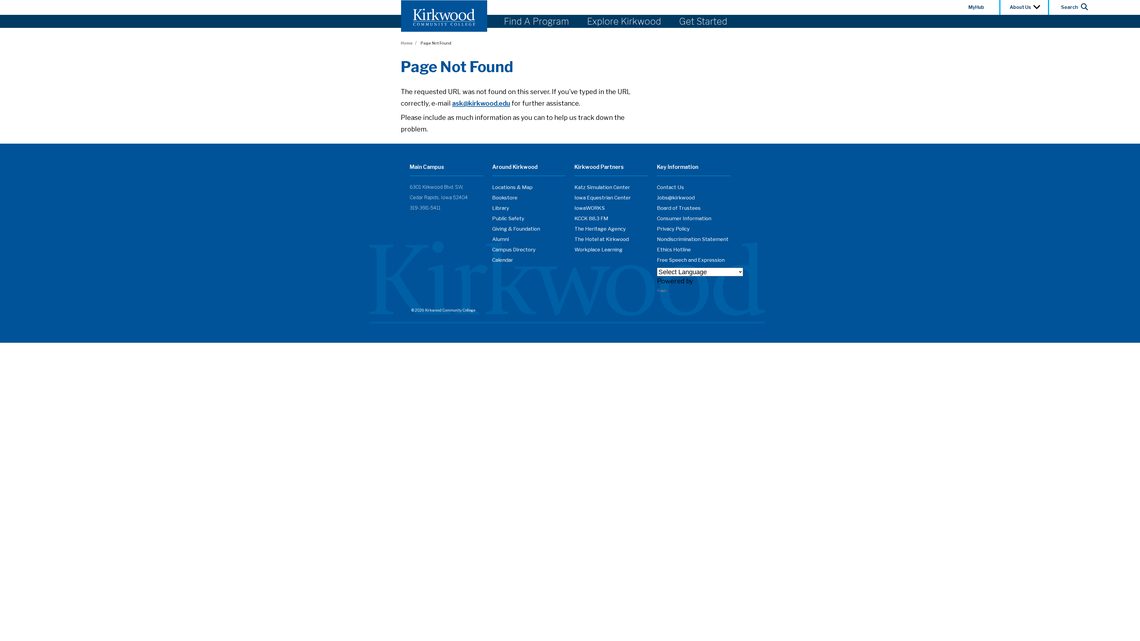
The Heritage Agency (600, 229)
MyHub (976, 7)
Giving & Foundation (516, 229)
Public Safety (508, 218)
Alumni (500, 239)
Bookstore (504, 198)
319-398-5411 (425, 208)
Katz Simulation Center (602, 187)
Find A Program (536, 21)
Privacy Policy (673, 229)
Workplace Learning (598, 250)
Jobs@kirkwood (676, 198)
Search (1069, 7)
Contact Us (670, 187)
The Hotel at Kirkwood (601, 239)
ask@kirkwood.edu (481, 103)
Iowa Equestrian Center (602, 198)
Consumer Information (684, 218)
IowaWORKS (589, 208)
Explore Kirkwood (624, 21)
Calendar (502, 260)
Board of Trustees (679, 208)
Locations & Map (512, 187)
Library (500, 208)
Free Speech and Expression (691, 260)
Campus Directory (514, 250)
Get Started (703, 21)
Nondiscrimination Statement (693, 239)
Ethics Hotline (674, 250)
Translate (682, 291)
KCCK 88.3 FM (591, 218)
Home (407, 43)
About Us (1021, 7)
